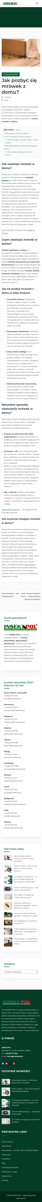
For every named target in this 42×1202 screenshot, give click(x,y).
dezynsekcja (30, 565)
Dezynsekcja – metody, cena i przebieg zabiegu (20, 1150)
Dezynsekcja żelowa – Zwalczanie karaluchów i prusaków (24, 858)
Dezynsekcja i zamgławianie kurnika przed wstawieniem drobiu (26, 941)
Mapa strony (6, 1176)
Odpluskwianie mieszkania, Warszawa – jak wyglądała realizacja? (25, 931)
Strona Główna (7, 1142)
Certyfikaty (6, 1159)
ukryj (17, 130)
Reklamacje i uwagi (9, 1172)
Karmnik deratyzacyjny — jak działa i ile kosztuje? (26, 888)
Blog (6, 100)
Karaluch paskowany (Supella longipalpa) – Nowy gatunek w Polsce (25, 905)
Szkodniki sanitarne (10, 509)
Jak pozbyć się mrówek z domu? (19, 86)
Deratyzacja (6, 1155)
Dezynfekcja (6, 1146)
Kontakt (5, 1180)
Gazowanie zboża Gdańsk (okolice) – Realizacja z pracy (25, 914)
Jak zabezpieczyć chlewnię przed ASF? (25, 922)
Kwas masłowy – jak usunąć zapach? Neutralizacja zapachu (25, 868)
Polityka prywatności (10, 1167)
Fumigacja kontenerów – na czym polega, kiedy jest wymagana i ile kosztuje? (25, 879)
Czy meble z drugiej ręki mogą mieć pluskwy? (24, 896)
